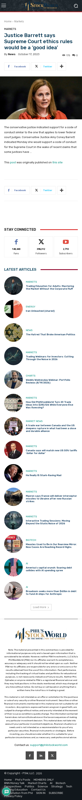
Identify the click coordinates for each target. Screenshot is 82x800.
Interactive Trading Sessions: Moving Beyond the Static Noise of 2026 (48, 522)
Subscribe (65, 239)
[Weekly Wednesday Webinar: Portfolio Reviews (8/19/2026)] (13, 379)
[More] (61, 66)
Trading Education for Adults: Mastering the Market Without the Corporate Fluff (50, 287)
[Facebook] (30, 755)
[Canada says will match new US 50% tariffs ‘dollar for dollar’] (13, 450)
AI (27, 563)
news (11, 54)
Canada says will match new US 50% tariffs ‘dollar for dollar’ (51, 452)
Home (8, 21)
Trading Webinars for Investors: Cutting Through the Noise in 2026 (50, 358)
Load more (39, 607)
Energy (30, 307)
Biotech (31, 540)
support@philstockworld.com (49, 745)
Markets (19, 21)
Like (16, 239)
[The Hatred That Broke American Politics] (13, 332)
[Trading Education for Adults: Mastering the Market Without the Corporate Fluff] (13, 285)
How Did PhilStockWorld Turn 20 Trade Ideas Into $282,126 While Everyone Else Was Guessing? (49, 405)
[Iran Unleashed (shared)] (13, 309)
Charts (30, 376)
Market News (34, 421)
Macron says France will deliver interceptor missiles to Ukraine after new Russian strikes (51, 499)
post (13, 162)
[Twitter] (52, 755)
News (29, 330)
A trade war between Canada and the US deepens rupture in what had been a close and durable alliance (51, 428)
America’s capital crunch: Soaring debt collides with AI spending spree (49, 569)
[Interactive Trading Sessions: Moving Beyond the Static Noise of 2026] (13, 520)
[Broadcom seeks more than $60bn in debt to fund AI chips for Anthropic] (13, 591)
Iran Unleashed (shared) (40, 311)
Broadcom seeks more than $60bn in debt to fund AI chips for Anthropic (51, 592)
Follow (41, 239)
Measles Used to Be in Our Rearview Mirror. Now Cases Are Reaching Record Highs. (51, 545)
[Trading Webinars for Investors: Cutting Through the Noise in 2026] (13, 356)
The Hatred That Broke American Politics (50, 334)
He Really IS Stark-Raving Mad (43, 475)
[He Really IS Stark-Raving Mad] (13, 473)
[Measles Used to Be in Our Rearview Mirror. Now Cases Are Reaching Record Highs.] (13, 544)
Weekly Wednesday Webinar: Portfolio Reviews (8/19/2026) (48, 381)
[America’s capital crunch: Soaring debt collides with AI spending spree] (13, 567)
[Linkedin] (41, 755)
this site (57, 162)
